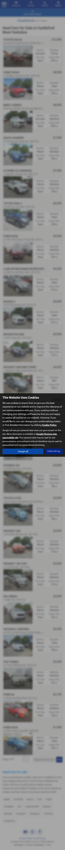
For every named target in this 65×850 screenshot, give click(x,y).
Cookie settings (53, 451)
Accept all (23, 451)
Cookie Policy (49, 425)
